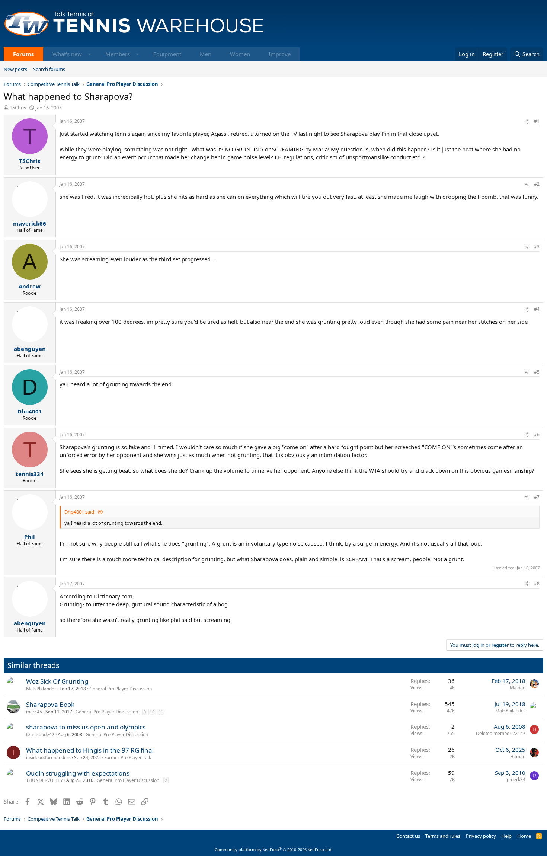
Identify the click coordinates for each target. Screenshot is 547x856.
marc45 (34, 712)
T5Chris (18, 107)
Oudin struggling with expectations (77, 773)
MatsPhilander (41, 689)
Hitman (517, 756)
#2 (537, 184)
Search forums (49, 69)
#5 (537, 372)
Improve (280, 54)
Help (506, 836)
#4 (537, 309)
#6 (537, 434)
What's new (67, 54)
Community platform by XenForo (274, 849)
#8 (537, 584)
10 (152, 712)
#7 (537, 497)
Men (205, 54)
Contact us (408, 836)
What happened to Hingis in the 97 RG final (90, 750)
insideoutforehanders (48, 757)
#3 (537, 246)
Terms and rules (442, 836)
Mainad (517, 687)
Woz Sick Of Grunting (57, 681)
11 (161, 712)
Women (240, 54)
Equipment (167, 54)
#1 (537, 121)
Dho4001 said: (79, 511)
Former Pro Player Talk (127, 757)
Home (524, 836)
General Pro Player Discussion (120, 689)
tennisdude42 (40, 734)
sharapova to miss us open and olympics (85, 727)
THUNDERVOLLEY (44, 780)
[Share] (526, 121)
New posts (15, 69)
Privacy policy (481, 836)
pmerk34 (516, 779)
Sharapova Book (50, 704)
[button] (89, 54)
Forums (23, 54)
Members (117, 54)
